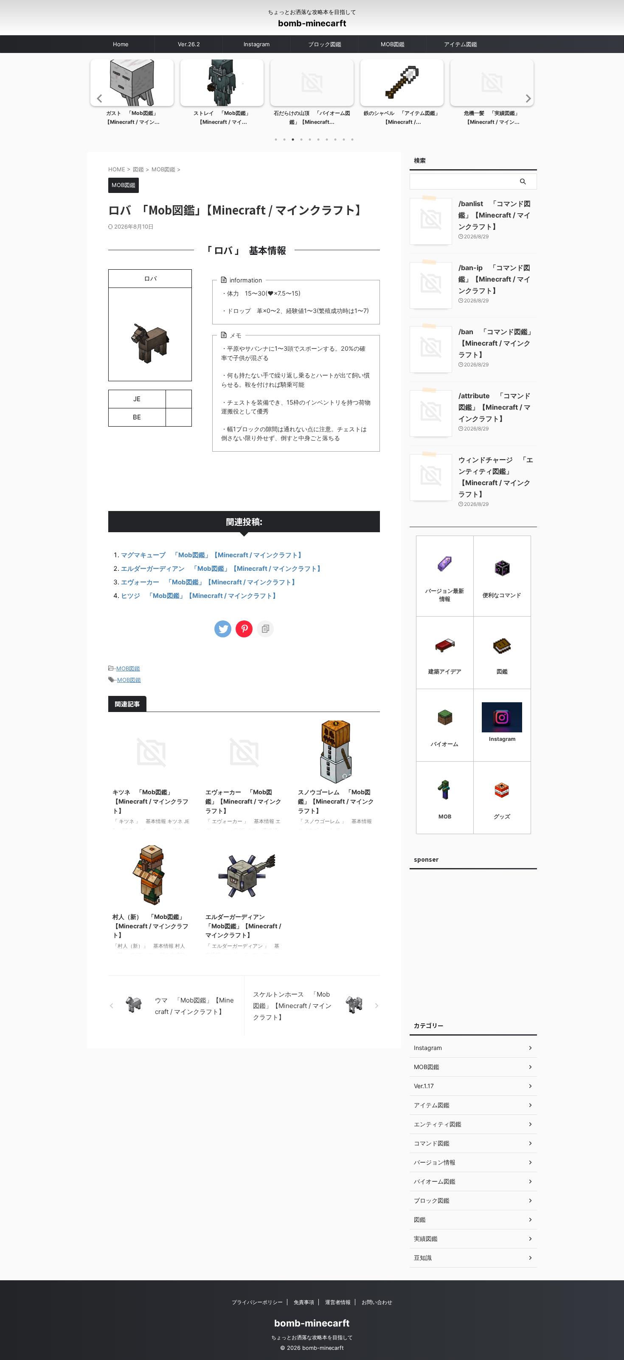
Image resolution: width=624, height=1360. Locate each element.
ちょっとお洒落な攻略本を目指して (312, 1337)
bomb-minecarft (312, 23)
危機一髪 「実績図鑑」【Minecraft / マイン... (402, 118)
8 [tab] (335, 139)
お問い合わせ (377, 1302)
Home (121, 44)
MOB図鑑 (393, 44)
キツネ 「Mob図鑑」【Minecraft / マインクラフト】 (150, 801)
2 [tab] (284, 139)
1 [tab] (276, 139)
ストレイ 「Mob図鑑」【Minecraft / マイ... (132, 118)
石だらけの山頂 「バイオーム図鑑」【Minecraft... (222, 118)
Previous (98, 98)
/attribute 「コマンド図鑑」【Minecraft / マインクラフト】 (494, 407)
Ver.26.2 (189, 44)
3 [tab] (293, 139)
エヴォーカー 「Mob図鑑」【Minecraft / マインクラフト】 (209, 582)
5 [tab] (310, 139)
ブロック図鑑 (324, 44)
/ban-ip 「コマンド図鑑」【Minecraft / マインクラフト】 (494, 279)
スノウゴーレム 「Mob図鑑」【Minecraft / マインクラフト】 (336, 801)
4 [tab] (301, 139)
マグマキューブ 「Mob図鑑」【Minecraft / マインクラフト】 (212, 555)
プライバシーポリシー (257, 1302)
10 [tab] (352, 139)
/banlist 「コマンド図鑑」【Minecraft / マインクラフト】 (494, 215)
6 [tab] (318, 139)
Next (526, 98)
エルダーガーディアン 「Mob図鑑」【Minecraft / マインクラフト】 (222, 568)
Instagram (257, 44)
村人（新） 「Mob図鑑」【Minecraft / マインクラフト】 (150, 925)
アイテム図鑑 (460, 44)
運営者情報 (338, 1302)
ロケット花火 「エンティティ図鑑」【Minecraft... (492, 118)
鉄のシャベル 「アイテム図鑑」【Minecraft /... (312, 118)
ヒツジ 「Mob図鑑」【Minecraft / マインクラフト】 (200, 596)
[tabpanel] (132, 95)
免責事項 (304, 1302)
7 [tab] (327, 139)
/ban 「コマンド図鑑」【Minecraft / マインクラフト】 (496, 343)
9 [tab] (344, 139)
